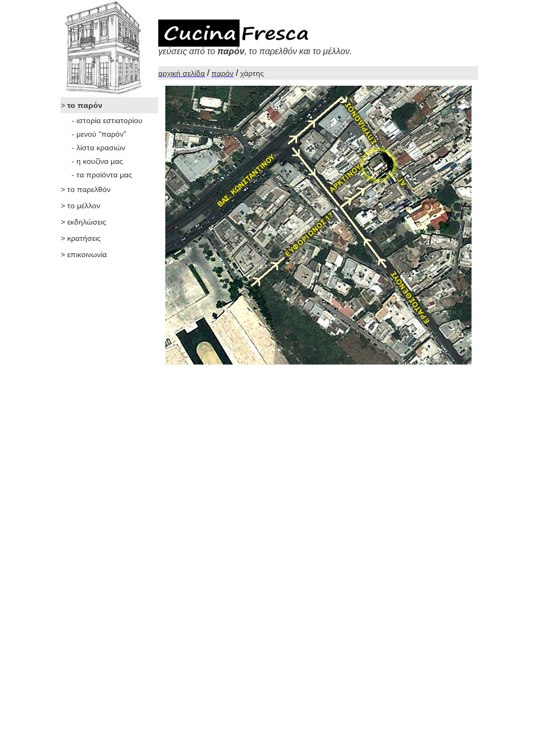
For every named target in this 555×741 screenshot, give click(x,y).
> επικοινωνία (84, 254)
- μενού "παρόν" (99, 134)
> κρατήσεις (81, 238)
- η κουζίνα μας (97, 161)
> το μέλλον (80, 205)
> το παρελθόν (86, 189)
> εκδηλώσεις (83, 222)
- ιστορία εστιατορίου (107, 120)
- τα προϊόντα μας (102, 174)
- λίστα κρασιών (98, 147)
